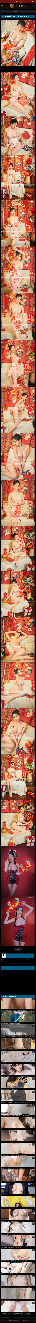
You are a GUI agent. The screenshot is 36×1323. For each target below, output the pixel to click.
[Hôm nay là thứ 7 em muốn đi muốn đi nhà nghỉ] (18, 1254)
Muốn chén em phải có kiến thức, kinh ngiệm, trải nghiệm (17, 1010)
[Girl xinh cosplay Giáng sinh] (18, 1175)
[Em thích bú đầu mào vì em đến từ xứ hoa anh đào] (18, 1069)
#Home (15, 11)
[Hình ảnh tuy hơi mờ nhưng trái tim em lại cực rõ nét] (18, 1095)
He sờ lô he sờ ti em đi (7, 1063)
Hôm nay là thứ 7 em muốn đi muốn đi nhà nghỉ (14, 1260)
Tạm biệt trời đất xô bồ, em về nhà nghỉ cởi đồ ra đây (15, 1313)
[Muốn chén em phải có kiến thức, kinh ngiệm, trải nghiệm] (18, 1003)
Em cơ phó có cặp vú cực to (8, 1129)
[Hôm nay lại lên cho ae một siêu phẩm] (18, 1227)
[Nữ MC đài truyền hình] (18, 1188)
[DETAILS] (4, 956)
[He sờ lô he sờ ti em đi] (18, 1056)
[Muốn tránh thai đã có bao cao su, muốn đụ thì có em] (18, 1280)
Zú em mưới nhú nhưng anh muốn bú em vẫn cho (15, 1115)
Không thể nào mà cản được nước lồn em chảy (14, 1155)
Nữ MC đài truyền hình (7, 1195)
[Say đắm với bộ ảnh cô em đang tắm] (18, 1293)
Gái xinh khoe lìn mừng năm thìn (10, 1050)
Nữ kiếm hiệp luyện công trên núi (10, 1023)
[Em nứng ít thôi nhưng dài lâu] (18, 1201)
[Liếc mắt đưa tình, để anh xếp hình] (18, 1267)
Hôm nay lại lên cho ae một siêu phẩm (11, 1234)
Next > (19, 949)
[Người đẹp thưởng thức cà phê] (18, 1214)
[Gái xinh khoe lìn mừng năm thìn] (18, 1043)
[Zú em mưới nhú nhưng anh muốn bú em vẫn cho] (18, 1109)
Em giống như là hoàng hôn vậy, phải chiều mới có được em (17, 1036)
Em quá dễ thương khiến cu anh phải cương (13, 1168)
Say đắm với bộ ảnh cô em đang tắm (11, 1300)
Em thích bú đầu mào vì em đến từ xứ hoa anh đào (15, 1076)
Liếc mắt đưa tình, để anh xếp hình (10, 1274)
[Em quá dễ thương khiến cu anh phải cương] (18, 1161)
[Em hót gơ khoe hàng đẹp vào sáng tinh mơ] (18, 1135)
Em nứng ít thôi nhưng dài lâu (9, 1208)
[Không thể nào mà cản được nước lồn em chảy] (18, 1148)
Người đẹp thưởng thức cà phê (9, 1221)
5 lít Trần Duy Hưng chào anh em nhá (11, 1247)
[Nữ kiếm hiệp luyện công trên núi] (18, 1016)
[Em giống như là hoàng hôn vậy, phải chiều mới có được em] (18, 1029)
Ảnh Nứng (18, 6)
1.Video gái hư (18, 1)
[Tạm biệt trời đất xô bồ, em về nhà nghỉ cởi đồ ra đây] (18, 1306)
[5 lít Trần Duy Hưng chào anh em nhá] (18, 1240)
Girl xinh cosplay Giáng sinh (8, 1181)
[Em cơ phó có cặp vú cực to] (18, 1122)
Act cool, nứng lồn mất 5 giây (9, 1089)
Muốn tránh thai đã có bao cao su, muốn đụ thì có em (16, 1287)
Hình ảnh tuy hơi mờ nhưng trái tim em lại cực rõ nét (15, 1102)
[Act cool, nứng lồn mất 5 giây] (18, 1082)
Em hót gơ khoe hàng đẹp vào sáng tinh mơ (13, 1142)
